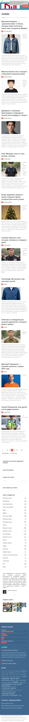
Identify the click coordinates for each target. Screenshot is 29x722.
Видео (4, 510)
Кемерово (3, 672)
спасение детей (14, 686)
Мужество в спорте (7, 531)
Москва (11, 672)
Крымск (7, 672)
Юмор (4, 566)
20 (17, 450)
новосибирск (23, 680)
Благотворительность (8, 504)
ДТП (8, 671)
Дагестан (12, 671)
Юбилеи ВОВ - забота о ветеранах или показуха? (12, 705)
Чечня (10, 676)
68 (21, 450)
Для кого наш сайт (8, 660)
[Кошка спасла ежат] (5, 604)
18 (12, 450)
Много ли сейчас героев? (9, 663)
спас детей (17, 684)
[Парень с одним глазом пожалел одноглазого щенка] (19, 604)
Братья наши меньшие (8, 507)
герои (24, 676)
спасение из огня (7, 690)
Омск (24, 672)
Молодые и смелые (7, 76)
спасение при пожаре (9, 692)
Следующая (12, 453)
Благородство (6, 501)
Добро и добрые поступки (7, 703)
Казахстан (24, 671)
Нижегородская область (18, 672)
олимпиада (4, 682)
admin (5, 14)
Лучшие (5, 371)
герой (12, 678)
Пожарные (3, 674)
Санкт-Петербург (12, 674)
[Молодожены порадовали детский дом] (9, 604)
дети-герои (5, 680)
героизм (5, 678)
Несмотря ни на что (7, 537)
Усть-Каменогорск (23, 674)
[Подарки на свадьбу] (14, 604)
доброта (12, 680)
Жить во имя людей (7, 31)
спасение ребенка (8, 693)
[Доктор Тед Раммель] (19, 609)
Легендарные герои (7, 522)
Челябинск (6, 676)
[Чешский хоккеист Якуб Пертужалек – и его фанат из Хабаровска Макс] (5, 609)
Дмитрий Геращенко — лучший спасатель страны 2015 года (12, 366)
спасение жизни (9, 688)
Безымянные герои (7, 498)
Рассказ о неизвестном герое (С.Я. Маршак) (11, 707)
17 (9, 450)
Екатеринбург (17, 671)
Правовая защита (7, 551)
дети (18, 678)
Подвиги (5, 284)
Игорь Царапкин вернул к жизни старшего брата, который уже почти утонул (12, 197)
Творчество (5, 557)
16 (7, 450)
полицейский (7, 684)
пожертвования (22, 682)
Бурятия (3, 671)
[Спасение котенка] (9, 609)
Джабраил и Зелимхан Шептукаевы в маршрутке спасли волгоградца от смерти (14, 113)
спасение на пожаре (17, 690)
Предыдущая (6, 453)
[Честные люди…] (14, 609)
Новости (5, 327)
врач (17, 676)
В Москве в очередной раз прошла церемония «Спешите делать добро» (14, 322)
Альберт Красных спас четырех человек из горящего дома (14, 240)
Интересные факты (7, 519)
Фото (4, 563)
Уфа (2, 676)
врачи (20, 676)
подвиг (9, 682)
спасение (6, 686)
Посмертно (5, 548)
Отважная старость (7, 542)
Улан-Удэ (17, 674)
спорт (19, 695)
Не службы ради (7, 158)
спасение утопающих (10, 695)
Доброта (5, 513)
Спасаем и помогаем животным (10, 554)
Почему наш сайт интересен (10, 650)
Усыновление (6, 560)
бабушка (14, 676)
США (7, 674)
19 (14, 450)
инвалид (17, 680)
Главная (3, 17)
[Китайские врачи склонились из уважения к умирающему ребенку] (24, 604)
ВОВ (6, 671)
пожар (15, 682)
